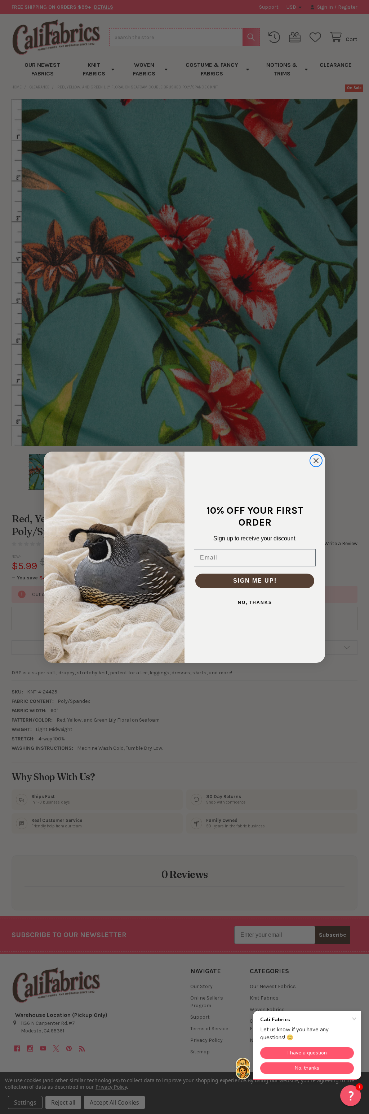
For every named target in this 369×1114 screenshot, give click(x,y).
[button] (350, 1095)
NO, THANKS (255, 602)
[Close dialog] (316, 460)
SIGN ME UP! (255, 581)
